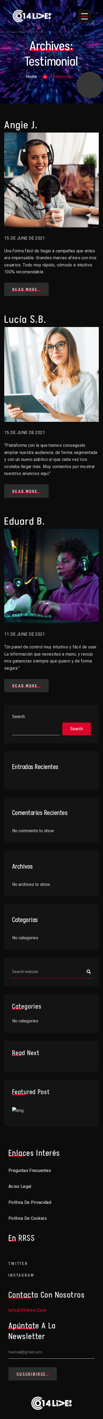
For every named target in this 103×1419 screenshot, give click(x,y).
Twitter (18, 1263)
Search (18, 716)
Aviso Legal (19, 1186)
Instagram (21, 1275)
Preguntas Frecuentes (29, 1170)
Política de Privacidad (29, 1202)
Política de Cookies (27, 1218)
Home (31, 76)
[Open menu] (84, 16)
